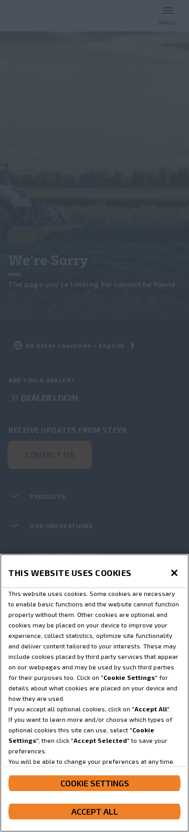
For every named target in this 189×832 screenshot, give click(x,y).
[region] (94, 693)
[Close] (174, 573)
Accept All (94, 811)
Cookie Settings (94, 783)
